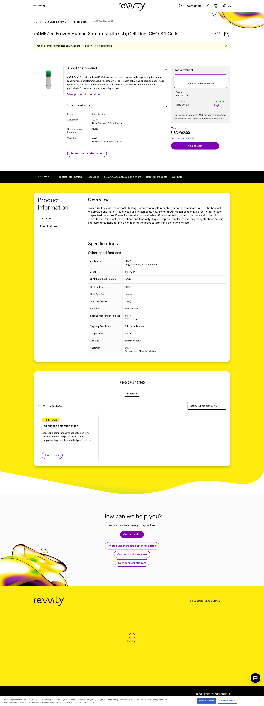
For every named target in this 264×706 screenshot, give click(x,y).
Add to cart (195, 146)
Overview (45, 218)
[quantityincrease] (227, 130)
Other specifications (104, 252)
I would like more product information (132, 545)
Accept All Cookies (206, 700)
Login (217, 105)
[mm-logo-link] (132, 6)
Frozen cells (81, 21)
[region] (132, 701)
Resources (93, 177)
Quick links (43, 176)
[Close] (259, 700)
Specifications (48, 226)
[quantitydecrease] (211, 130)
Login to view (177, 138)
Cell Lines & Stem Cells (57, 21)
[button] (207, 6)
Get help (177, 177)
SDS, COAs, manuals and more (122, 177)
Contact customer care (132, 554)
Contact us (194, 5)
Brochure (132, 393)
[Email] (227, 36)
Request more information (87, 153)
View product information (83, 94)
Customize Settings (227, 700)
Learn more (52, 455)
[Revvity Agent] (255, 678)
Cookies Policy (88, 702)
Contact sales (132, 534)
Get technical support (132, 563)
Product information (70, 177)
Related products (156, 177)
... (36, 21)
